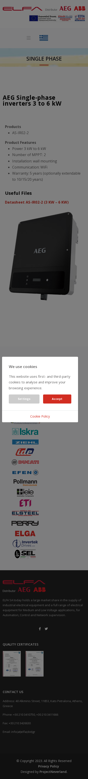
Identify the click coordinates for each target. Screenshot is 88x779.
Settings (24, 399)
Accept (57, 399)
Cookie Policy (40, 416)
